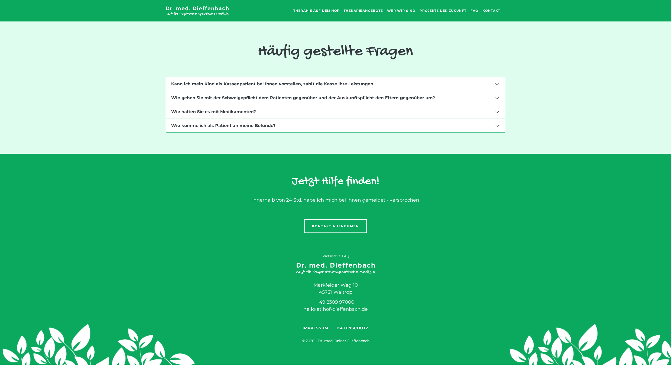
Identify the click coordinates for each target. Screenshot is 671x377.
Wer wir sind (401, 11)
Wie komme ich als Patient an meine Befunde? (223, 125)
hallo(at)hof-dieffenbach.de (336, 309)
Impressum (315, 328)
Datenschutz (353, 328)
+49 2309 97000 (335, 302)
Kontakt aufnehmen (335, 226)
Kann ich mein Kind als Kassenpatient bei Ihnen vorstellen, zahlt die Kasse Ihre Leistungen (272, 83)
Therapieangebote (363, 11)
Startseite (329, 256)
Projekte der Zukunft (443, 11)
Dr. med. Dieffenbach (197, 11)
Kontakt (491, 11)
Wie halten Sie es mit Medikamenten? (213, 111)
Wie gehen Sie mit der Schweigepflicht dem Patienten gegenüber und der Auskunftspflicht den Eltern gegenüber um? (303, 97)
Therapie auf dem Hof (316, 11)
